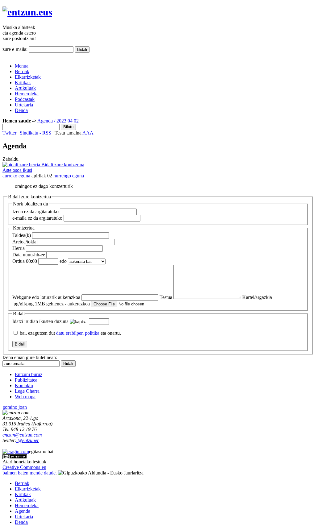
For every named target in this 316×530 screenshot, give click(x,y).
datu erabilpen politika (77, 333)
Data (28, 254)
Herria (18, 248)
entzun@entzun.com (22, 434)
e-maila (37, 218)
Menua (21, 65)
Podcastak (25, 99)
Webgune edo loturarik (46, 297)
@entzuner (27, 440)
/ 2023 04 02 (66, 120)
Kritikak (23, 82)
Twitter (9, 132)
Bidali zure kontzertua (62, 164)
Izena (35, 211)
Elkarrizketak (28, 77)
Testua (166, 297)
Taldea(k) (21, 235)
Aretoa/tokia (24, 241)
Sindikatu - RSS (35, 132)
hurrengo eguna (68, 175)
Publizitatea (26, 380)
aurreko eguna (16, 175)
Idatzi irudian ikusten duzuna (40, 321)
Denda (21, 110)
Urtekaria (24, 104)
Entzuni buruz (28, 374)
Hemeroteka (27, 93)
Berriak (22, 71)
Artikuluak (25, 88)
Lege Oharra (27, 391)
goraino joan (14, 407)
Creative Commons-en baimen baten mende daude (29, 470)
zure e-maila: (14, 49)
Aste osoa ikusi (17, 170)
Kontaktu (24, 385)
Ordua (24, 261)
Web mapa (25, 396)
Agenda (45, 120)
